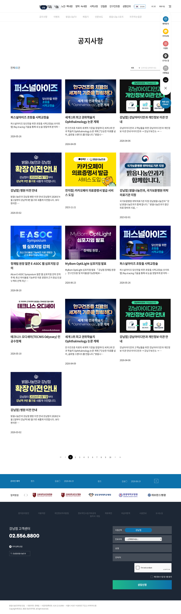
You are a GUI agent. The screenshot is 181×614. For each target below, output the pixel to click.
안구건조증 (115, 6)
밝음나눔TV (71, 16)
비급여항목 (125, 513)
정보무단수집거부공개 (87, 513)
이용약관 (41, 513)
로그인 (153, 6)
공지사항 (43, 16)
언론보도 (99, 16)
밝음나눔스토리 (116, 16)
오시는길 (159, 513)
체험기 (86, 16)
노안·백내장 (67, 6)
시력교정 (94, 6)
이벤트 (57, 16)
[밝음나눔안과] (22, 8)
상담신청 (142, 585)
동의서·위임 (95, 516)
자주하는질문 (136, 16)
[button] (27, 495)
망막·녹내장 (81, 6)
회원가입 (162, 6)
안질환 (104, 6)
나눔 (56, 6)
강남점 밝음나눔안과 (19, 553)
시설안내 (143, 513)
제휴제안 (108, 513)
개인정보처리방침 (61, 513)
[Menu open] (175, 6)
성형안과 (127, 6)
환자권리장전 (23, 513)
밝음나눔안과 (45, 6)
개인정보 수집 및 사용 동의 (163, 577)
